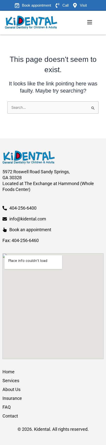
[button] (89, 22)
